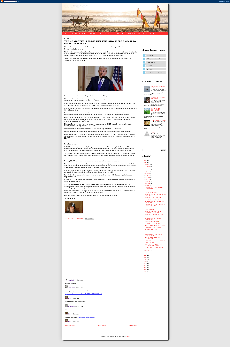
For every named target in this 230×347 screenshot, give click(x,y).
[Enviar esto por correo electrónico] (86, 219)
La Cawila (149, 69)
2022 (145, 257)
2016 (145, 269)
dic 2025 (147, 164)
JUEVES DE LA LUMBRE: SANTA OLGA (155, 225)
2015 (145, 272)
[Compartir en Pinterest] (93, 219)
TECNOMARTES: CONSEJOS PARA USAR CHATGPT (154, 215)
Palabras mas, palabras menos (155, 72)
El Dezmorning (151, 62)
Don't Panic (150, 55)
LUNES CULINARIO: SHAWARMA (153, 232)
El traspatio (92, 33)
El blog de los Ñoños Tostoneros (156, 59)
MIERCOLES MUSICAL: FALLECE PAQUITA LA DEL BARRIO (153, 212)
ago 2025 (147, 173)
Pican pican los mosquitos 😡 (152, 221)
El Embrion (76, 6)
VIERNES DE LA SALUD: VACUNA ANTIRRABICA (153, 235)
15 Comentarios (79, 218)
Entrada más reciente (70, 325)
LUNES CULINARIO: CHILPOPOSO (154, 247)
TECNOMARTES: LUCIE (151, 230)
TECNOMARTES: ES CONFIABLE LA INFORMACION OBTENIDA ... (154, 198)
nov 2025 (147, 166)
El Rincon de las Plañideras (127, 33)
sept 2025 (147, 171)
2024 (145, 253)
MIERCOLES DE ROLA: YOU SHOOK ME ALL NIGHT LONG (155, 241)
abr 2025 (147, 181)
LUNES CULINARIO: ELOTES (158, 120)
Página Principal (102, 325)
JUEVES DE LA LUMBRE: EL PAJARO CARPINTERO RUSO (154, 191)
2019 (145, 263)
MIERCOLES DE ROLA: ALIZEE (153, 227)
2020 (145, 261)
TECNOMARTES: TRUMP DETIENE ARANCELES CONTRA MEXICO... (154, 245)
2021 (145, 259)
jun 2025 (147, 177)
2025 (145, 163)
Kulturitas (149, 65)
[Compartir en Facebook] (91, 219)
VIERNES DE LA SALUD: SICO (152, 223)
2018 (145, 265)
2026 (145, 160)
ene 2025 (147, 250)
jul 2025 (147, 175)
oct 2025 (147, 169)
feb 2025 (147, 185)
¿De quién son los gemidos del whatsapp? (158, 98)
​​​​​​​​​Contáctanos (106, 33)
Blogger (128, 336)
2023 (145, 255)
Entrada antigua (133, 325)
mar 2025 (147, 183)
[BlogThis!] (88, 219)
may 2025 (147, 179)
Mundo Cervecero (150, 33)
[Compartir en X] (89, 219)
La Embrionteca (78, 33)
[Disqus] (100, 251)
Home (65, 33)
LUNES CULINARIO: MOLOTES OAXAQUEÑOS (153, 219)
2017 (145, 267)
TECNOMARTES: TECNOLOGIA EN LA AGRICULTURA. (156, 109)
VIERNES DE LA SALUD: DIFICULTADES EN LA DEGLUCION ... (155, 205)
